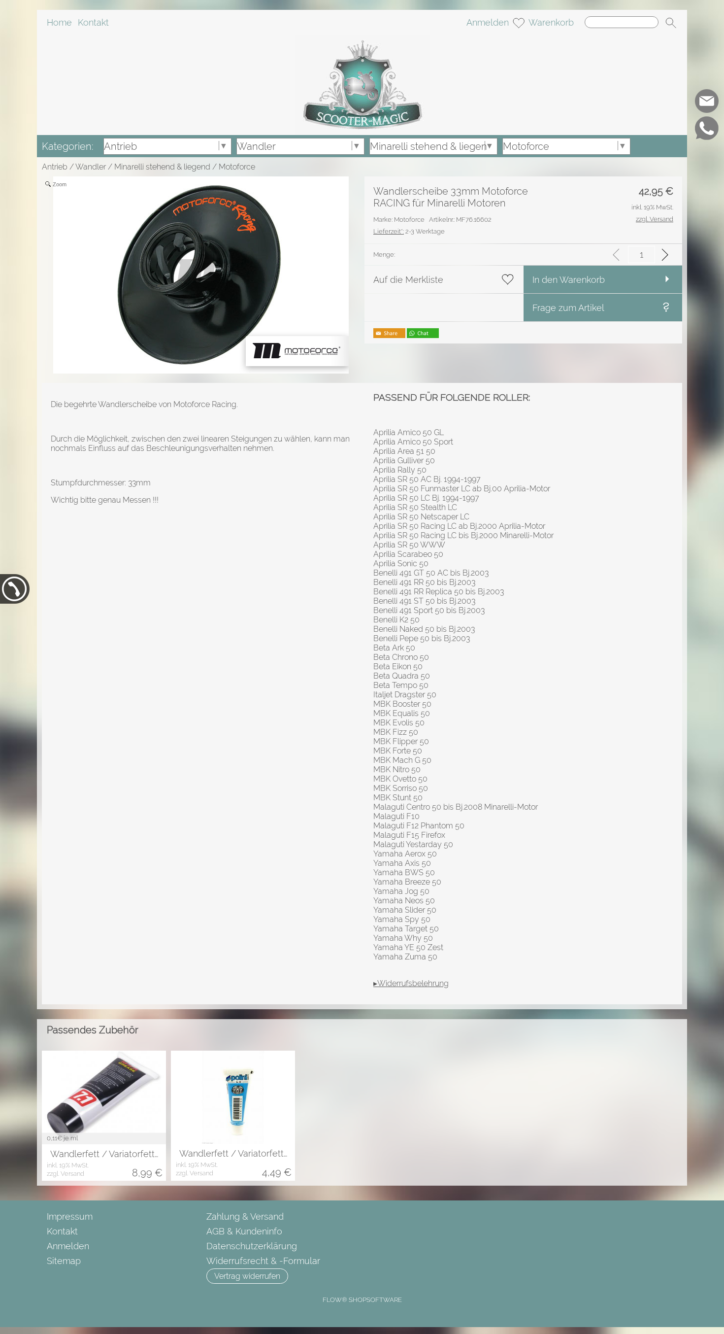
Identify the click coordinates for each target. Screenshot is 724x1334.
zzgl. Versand (65, 1173)
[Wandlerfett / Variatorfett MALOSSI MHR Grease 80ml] (104, 1097)
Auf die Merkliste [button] (408, 279)
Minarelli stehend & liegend (162, 166)
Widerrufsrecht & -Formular (263, 1261)
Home (59, 22)
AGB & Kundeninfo (244, 1231)
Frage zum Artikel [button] (568, 308)
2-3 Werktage (409, 231)
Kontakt (93, 22)
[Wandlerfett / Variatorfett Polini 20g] (233, 1097)
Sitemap (64, 1261)
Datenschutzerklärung (251, 1246)
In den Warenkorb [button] (568, 279)
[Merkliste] (518, 22)
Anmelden (487, 22)
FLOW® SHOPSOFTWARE (362, 1299)
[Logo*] (362, 39)
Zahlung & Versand (245, 1216)
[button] (670, 22)
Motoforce (237, 166)
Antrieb (54, 166)
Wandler (90, 166)
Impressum (70, 1216)
